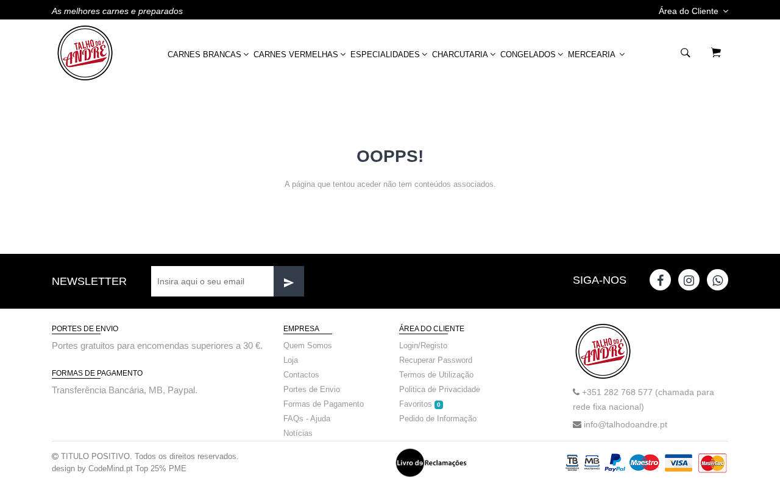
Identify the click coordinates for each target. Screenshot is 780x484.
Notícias (298, 433)
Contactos (301, 374)
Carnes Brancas (204, 54)
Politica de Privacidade (439, 389)
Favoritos (420, 404)
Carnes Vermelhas (296, 54)
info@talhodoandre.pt (625, 424)
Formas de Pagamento (323, 404)
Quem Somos (307, 345)
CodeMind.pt (110, 468)
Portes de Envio (311, 389)
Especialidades (385, 54)
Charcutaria (460, 54)
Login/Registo (423, 345)
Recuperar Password (435, 360)
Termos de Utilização (436, 374)
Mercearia (592, 54)
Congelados (528, 54)
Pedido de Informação (438, 418)
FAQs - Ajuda (306, 418)
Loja (290, 360)
